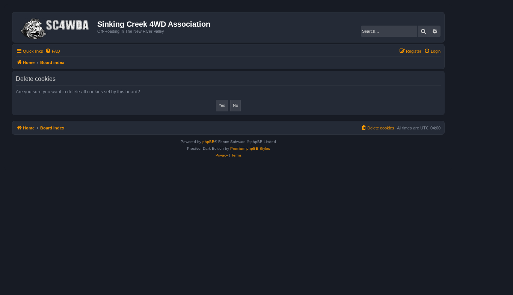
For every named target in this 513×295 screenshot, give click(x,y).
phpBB (208, 142)
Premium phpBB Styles (250, 148)
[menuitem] (52, 51)
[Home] (55, 27)
